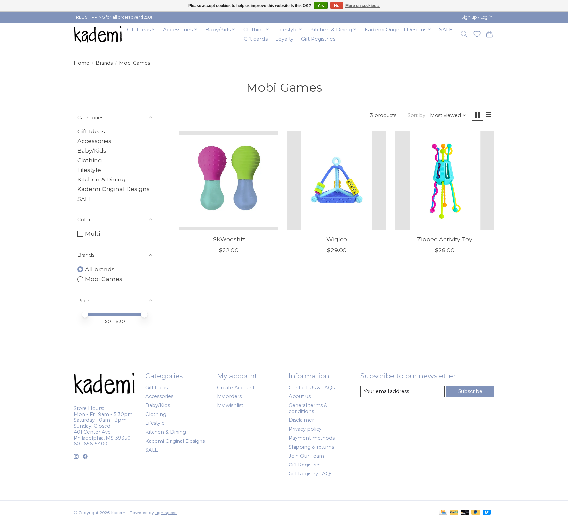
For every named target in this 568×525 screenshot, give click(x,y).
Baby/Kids (91, 150)
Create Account (236, 388)
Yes (320, 5)
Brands (104, 63)
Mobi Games (103, 278)
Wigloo (336, 239)
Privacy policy (305, 429)
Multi (92, 233)
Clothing (89, 160)
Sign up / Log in (477, 17)
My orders (229, 396)
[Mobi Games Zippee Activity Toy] (444, 180)
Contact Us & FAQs (312, 388)
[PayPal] (454, 513)
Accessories (94, 140)
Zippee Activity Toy (444, 239)
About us (300, 396)
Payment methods (312, 438)
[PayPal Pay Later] (475, 513)
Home (81, 63)
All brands (100, 269)
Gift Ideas (91, 131)
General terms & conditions (308, 408)
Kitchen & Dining (101, 179)
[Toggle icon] (464, 34)
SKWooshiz (229, 239)
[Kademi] (98, 34)
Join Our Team (306, 456)
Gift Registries (318, 39)
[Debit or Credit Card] (465, 513)
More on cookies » (362, 5)
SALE (445, 29)
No (336, 5)
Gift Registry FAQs (310, 474)
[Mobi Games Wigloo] (336, 180)
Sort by (416, 115)
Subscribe (470, 391)
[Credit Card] (443, 513)
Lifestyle (89, 169)
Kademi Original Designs (113, 188)
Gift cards (256, 39)
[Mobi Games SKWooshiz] (228, 180)
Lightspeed (166, 512)
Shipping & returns (311, 447)
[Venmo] (487, 513)
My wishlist (230, 405)
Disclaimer (301, 420)
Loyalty (284, 39)
